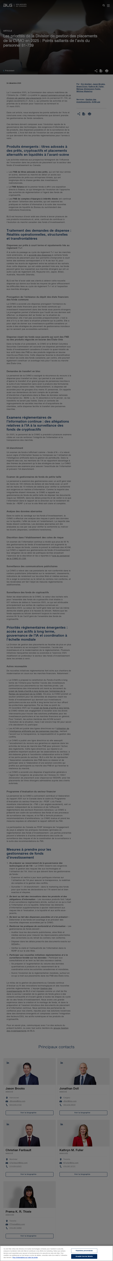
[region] (56, 1253)
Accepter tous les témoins (84, 1256)
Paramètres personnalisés (84, 1250)
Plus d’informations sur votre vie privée (25, 1257)
